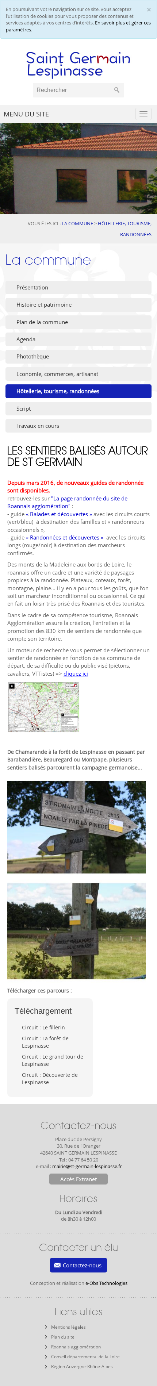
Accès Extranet (78, 1179)
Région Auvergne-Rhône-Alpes (82, 1366)
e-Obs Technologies (106, 1283)
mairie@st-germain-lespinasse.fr (87, 1166)
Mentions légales (68, 1327)
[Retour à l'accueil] (78, 63)
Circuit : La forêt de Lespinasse (45, 1042)
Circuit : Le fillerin (43, 1027)
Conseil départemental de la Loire (85, 1357)
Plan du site (62, 1337)
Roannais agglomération (76, 1347)
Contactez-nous (82, 1265)
